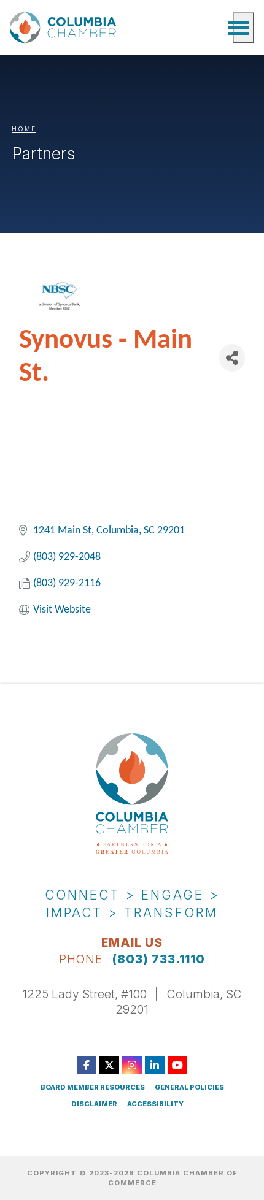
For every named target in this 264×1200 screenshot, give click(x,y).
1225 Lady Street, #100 (84, 994)
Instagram (132, 1065)
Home (24, 128)
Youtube (177, 1065)
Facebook (86, 1065)
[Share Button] (232, 358)
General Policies (189, 1087)
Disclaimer (94, 1104)
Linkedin (155, 1065)
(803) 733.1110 (158, 959)
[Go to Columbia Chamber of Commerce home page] (65, 27)
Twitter (109, 1065)
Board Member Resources (93, 1087)
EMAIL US (132, 942)
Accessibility (155, 1104)
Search (217, 27)
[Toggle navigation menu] (243, 27)
